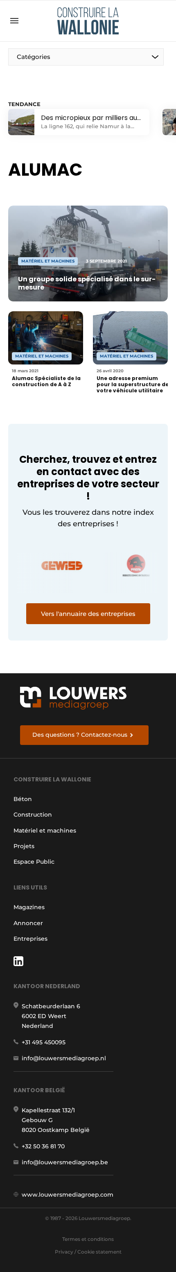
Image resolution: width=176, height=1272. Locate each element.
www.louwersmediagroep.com (67, 1194)
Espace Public (34, 861)
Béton (23, 799)
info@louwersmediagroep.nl (64, 1058)
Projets (24, 846)
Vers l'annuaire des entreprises (88, 614)
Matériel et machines (45, 830)
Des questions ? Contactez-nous (79, 734)
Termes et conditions (88, 1239)
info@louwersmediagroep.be (65, 1162)
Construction (33, 814)
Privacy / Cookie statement (88, 1252)
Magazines (29, 907)
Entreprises (30, 938)
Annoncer (28, 923)
